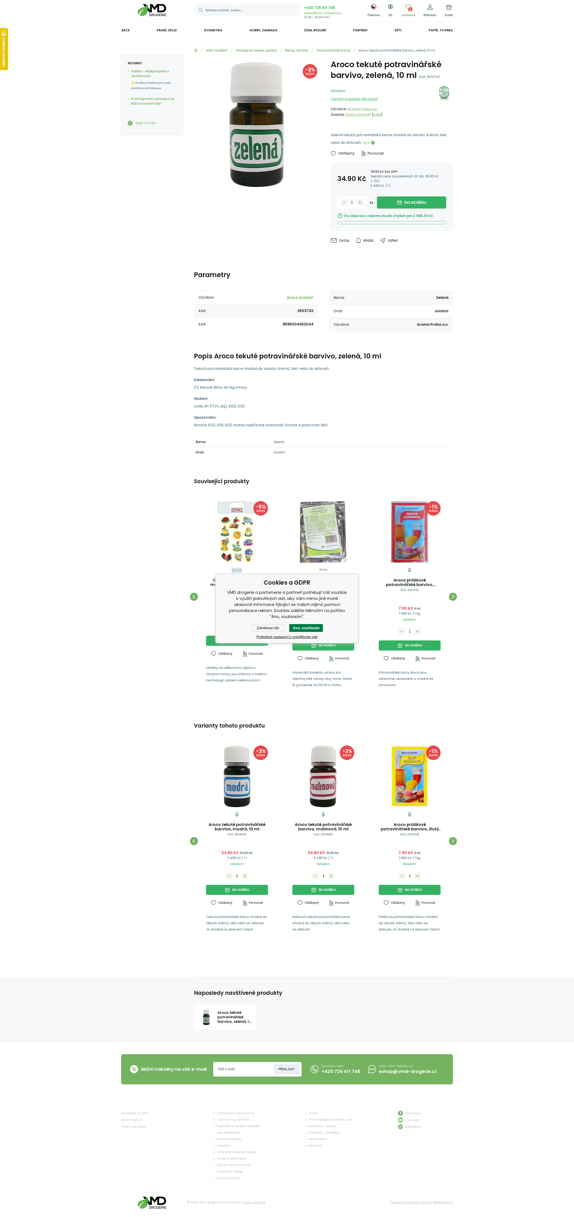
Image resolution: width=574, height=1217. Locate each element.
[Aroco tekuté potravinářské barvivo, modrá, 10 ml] (237, 776)
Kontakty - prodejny (324, 1132)
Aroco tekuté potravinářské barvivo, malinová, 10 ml (323, 826)
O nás (313, 1113)
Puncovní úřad (228, 1178)
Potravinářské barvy (333, 50)
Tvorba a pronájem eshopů (411, 1202)
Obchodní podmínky (233, 1119)
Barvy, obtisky (296, 50)
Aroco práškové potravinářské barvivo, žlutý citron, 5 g (410, 826)
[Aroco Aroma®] (444, 101)
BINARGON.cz (443, 1202)
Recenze (315, 1145)
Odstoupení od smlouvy (235, 1113)
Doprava (223, 1145)
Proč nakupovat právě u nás (331, 1119)
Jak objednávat (229, 1132)
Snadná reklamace (231, 1158)
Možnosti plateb (229, 1139)
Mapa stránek (254, 1202)
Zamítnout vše (268, 628)
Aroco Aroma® (358, 114)
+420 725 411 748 (319, 7)
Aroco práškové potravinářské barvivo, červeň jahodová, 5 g (409, 582)
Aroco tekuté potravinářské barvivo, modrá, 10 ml (237, 826)
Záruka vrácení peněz (234, 1165)
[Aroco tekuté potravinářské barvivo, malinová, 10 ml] (323, 776)
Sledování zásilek (230, 1171)
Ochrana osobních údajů (236, 1152)
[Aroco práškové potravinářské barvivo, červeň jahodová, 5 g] (410, 532)
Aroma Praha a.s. (362, 109)
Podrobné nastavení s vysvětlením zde (287, 637)
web (377, 114)
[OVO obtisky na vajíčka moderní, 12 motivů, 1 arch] (237, 532)
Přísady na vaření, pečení (256, 50)
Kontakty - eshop (322, 1126)
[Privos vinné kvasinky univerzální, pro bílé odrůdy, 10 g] (323, 532)
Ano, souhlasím (306, 628)
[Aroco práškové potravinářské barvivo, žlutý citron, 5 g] (410, 776)
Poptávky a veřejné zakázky (238, 1126)
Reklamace (317, 1139)
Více (366, 142)
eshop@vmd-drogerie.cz (322, 13)
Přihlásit (286, 1069)
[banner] (152, 11)
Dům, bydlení (216, 50)
